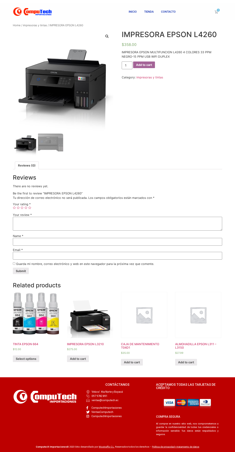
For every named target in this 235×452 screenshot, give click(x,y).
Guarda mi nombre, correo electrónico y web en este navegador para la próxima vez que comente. (85, 263)
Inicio (133, 11)
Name (18, 235)
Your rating (22, 204)
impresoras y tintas (35, 25)
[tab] (27, 165)
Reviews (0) (27, 165)
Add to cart (144, 65)
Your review (22, 214)
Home (17, 25)
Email (18, 249)
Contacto (168, 11)
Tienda (149, 11)
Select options (26, 359)
